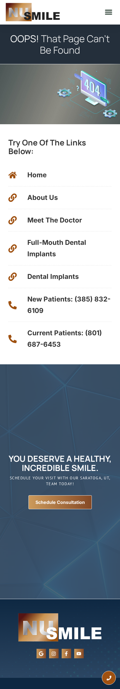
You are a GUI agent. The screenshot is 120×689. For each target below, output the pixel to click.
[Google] (41, 653)
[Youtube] (79, 653)
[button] (108, 12)
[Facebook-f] (66, 653)
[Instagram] (54, 653)
